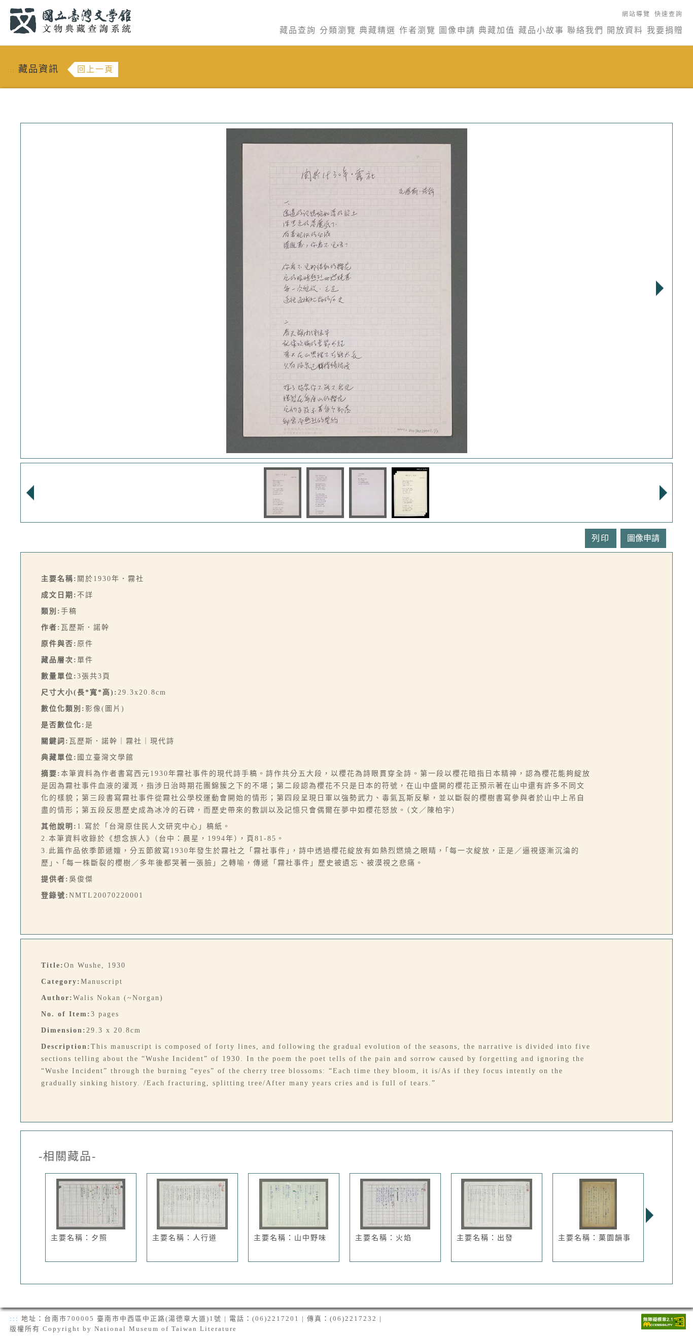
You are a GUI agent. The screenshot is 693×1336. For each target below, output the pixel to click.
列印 (601, 538)
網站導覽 (636, 14)
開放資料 (625, 30)
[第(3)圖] (368, 492)
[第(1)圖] (282, 492)
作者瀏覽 (417, 30)
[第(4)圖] (410, 492)
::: (4, 6)
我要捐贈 (665, 30)
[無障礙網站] (663, 1320)
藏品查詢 (298, 30)
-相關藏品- (67, 1156)
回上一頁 (95, 69)
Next (659, 288)
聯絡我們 (585, 30)
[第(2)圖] (325, 492)
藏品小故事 (541, 30)
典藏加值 (496, 30)
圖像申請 (457, 30)
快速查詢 (668, 14)
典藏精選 (377, 30)
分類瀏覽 (338, 30)
